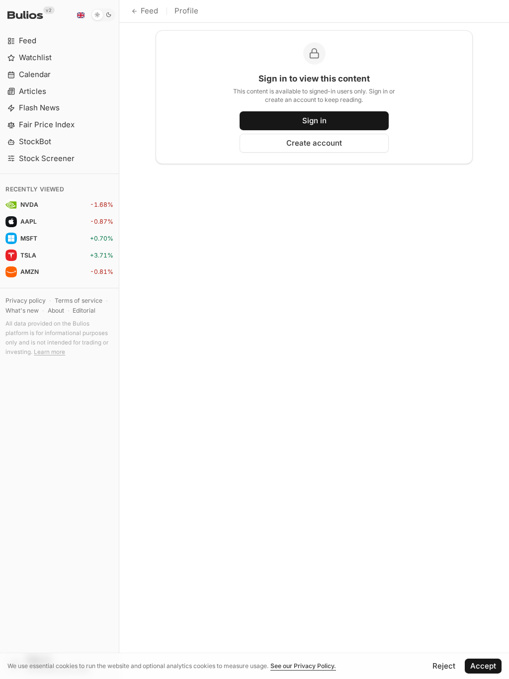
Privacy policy (25, 300)
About (56, 310)
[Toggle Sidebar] (119, 339)
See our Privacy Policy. (303, 666)
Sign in (314, 120)
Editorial (84, 310)
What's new (22, 310)
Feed (149, 10)
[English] (80, 14)
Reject (443, 666)
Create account (314, 143)
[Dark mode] (103, 14)
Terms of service (78, 300)
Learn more (49, 351)
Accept (483, 666)
